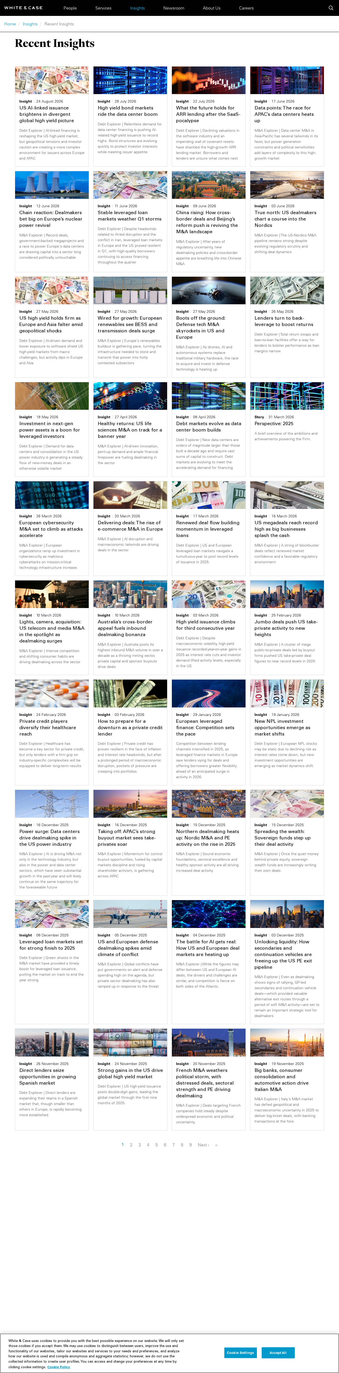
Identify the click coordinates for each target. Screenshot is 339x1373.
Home (10, 24)
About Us (212, 8)
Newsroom (173, 8)
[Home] (23, 7)
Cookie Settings (240, 1352)
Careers (246, 8)
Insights (137, 8)
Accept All (278, 1352)
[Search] (331, 8)
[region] (169, 1353)
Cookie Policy (58, 1367)
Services (103, 8)
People (70, 8)
